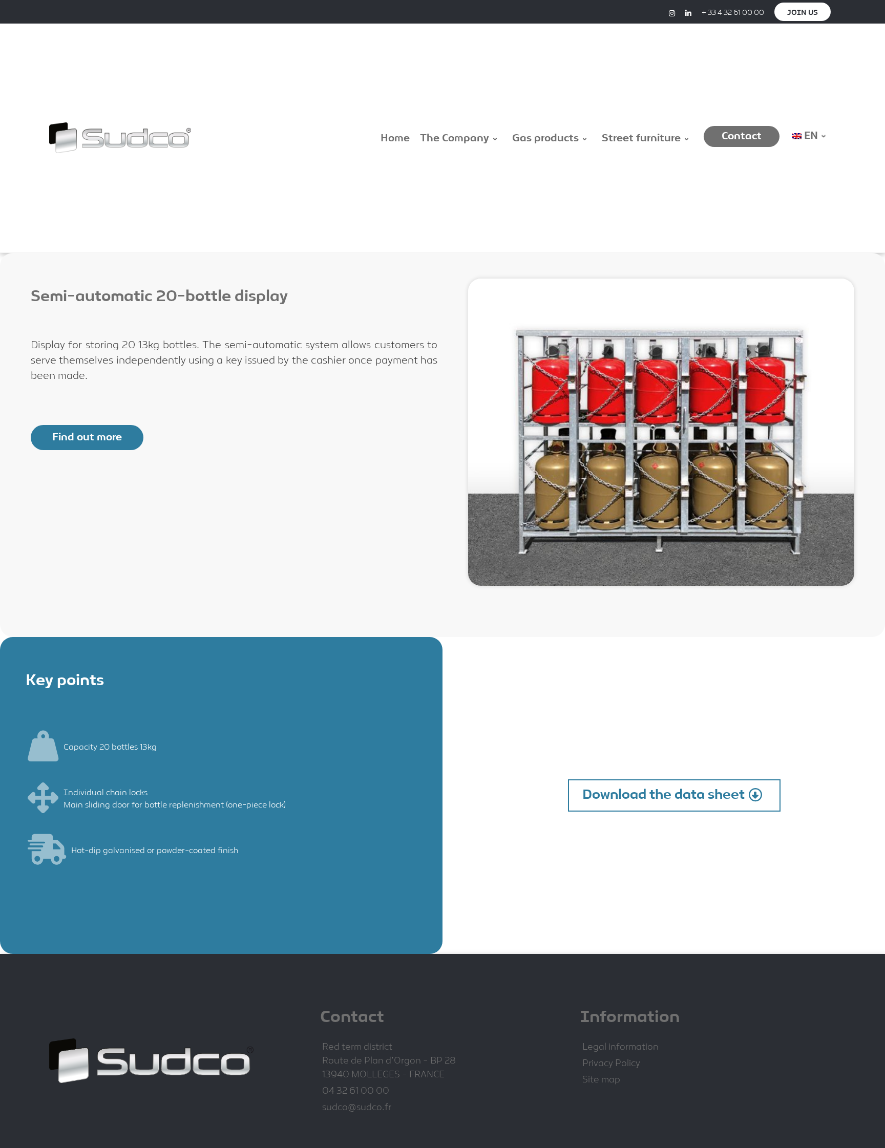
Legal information (620, 1047)
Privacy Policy (611, 1064)
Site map (601, 1080)
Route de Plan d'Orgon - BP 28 (389, 1061)
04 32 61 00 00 (355, 1091)
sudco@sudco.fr (356, 1108)
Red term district (357, 1047)
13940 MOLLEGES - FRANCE (383, 1075)
